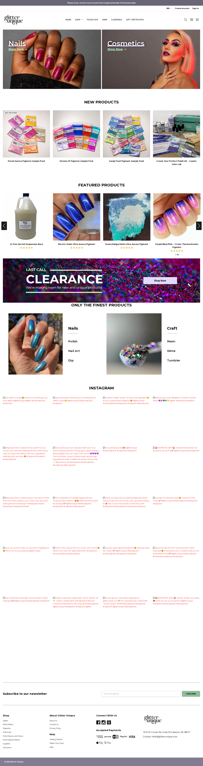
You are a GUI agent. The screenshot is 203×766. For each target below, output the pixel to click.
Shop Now (160, 280)
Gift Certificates (135, 19)
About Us (53, 720)
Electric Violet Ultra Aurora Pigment (76, 244)
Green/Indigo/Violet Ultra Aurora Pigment (126, 244)
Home (68, 19)
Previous (4, 226)
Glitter (5, 720)
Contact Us (54, 724)
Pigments (7, 728)
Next (199, 226)
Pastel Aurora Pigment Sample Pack (26, 161)
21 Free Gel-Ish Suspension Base (26, 244)
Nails (73, 328)
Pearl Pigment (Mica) (11, 739)
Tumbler (173, 360)
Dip (71, 360)
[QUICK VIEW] (45, 198)
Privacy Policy (55, 728)
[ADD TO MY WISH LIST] (45, 119)
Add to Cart (76, 146)
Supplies (6, 743)
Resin (171, 341)
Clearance (116, 19)
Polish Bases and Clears (13, 736)
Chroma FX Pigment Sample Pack (76, 161)
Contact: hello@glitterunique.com (160, 736)
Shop (78, 19)
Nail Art (74, 351)
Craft (172, 328)
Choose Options (26, 235)
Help (51, 747)
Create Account (182, 8)
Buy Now (76, 152)
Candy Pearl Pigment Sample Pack (126, 161)
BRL (168, 8)
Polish (73, 341)
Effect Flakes (8, 724)
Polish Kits (92, 19)
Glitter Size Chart (57, 743)
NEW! (104, 19)
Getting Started (56, 739)
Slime (171, 351)
